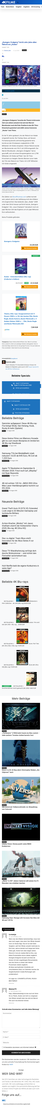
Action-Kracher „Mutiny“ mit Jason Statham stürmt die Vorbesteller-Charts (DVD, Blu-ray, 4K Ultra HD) (20, 525)
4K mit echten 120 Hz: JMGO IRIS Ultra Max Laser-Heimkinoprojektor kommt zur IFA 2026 (20, 485)
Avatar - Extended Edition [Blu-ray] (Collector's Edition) (17, 278)
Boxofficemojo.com (19, 197)
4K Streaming (6, 475)
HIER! (11, 1064)
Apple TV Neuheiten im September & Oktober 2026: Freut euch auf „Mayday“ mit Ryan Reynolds (19, 470)
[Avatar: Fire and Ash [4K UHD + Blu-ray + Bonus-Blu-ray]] (22, 622)
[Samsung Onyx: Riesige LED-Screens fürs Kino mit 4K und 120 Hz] (21, 901)
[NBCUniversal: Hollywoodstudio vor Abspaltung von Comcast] (21, 790)
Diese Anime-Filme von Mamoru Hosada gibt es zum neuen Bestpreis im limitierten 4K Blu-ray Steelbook (20, 440)
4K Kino (24, 50)
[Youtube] (5, 1100)
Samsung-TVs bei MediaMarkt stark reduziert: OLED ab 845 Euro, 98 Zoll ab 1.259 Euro (19, 455)
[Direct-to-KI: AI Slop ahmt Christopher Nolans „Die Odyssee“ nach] (21, 753)
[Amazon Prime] (21, 329)
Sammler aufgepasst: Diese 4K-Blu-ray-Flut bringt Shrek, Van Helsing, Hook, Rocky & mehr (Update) (19, 425)
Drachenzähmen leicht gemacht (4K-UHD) (15, 688)
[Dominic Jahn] (4, 365)
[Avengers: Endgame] (21, 231)
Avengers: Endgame (12, 241)
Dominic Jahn (7, 50)
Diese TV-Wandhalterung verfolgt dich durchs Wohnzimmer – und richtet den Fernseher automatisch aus (19, 553)
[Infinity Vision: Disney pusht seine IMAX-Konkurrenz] (21, 827)
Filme (4, 431)
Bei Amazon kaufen (30, 248)
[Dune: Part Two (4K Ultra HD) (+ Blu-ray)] (22, 643)
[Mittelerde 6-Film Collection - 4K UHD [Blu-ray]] (22, 601)
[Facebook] (2, 1100)
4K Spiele (5, 516)
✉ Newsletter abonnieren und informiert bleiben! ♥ (19, 1047)
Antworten (11, 983)
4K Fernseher (6, 461)
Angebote (5, 446)
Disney (12, 358)
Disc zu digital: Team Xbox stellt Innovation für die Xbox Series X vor (18, 539)
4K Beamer (5, 490)
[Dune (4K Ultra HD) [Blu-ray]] (22, 665)
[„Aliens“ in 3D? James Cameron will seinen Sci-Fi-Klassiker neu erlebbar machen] (21, 864)
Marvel (15, 358)
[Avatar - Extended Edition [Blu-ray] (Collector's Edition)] (21, 266)
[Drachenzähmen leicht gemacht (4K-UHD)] (32, 686)
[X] (3, 1100)
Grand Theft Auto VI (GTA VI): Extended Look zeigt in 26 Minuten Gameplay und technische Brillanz (20, 510)
